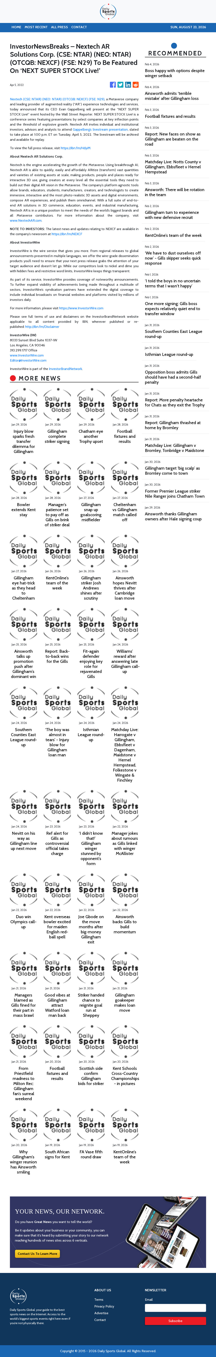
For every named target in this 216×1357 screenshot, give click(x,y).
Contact (100, 1320)
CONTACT (79, 27)
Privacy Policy (104, 1306)
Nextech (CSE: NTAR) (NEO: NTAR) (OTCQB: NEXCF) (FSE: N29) (57, 99)
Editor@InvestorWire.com (28, 360)
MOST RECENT (36, 27)
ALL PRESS (59, 27)
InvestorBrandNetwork (65, 369)
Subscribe (175, 1321)
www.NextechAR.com (26, 220)
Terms (98, 1300)
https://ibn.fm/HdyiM (75, 148)
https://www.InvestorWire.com (81, 308)
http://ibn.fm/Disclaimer (42, 327)
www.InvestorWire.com (27, 355)
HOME (16, 27)
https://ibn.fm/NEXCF (67, 234)
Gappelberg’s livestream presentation (100, 129)
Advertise (101, 1313)
